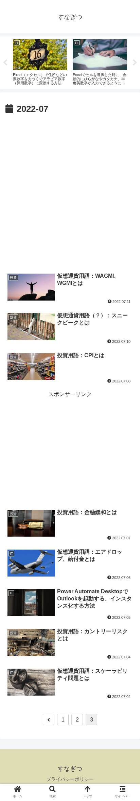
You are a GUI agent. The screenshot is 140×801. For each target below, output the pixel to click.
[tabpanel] (40, 61)
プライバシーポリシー (70, 779)
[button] (126, 638)
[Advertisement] (70, 190)
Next (135, 62)
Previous (5, 62)
